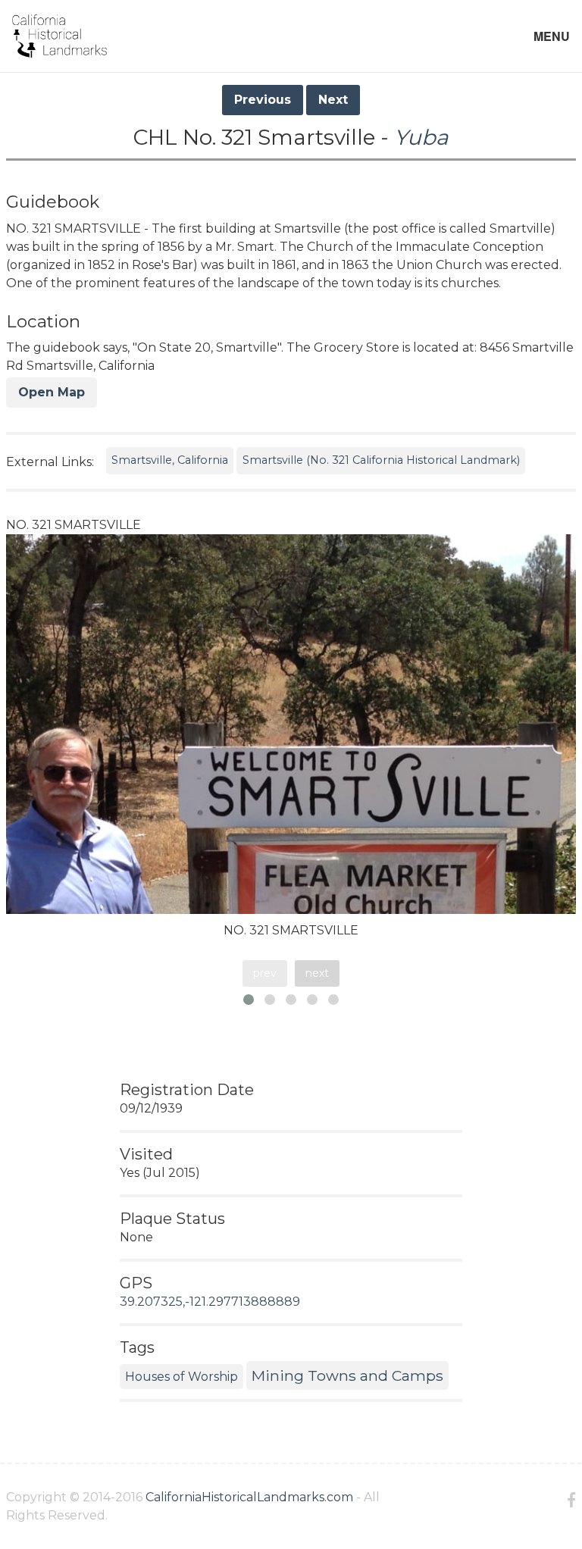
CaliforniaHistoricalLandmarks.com (249, 1497)
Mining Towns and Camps (347, 1375)
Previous (262, 99)
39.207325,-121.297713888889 (210, 1301)
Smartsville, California (169, 460)
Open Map (51, 392)
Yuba (421, 137)
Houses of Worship (181, 1376)
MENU (552, 36)
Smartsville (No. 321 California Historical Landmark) (381, 460)
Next (333, 99)
